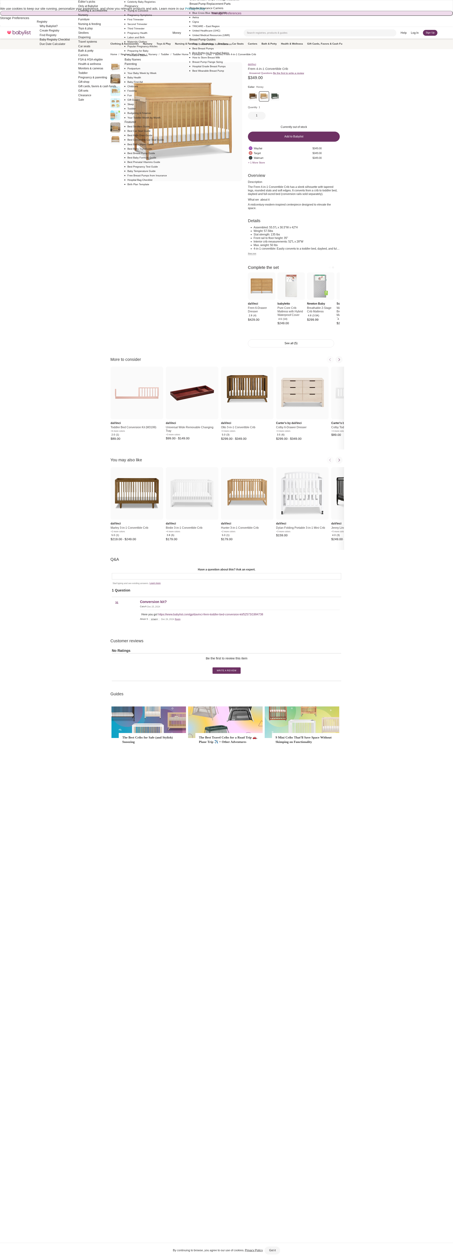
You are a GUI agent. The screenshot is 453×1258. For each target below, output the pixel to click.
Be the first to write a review (288, 73)
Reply (177, 619)
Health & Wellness (292, 43)
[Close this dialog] (0, 3)
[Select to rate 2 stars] (224, 664)
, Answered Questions (260, 73)
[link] (253, 96)
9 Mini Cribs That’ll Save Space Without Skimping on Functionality (304, 740)
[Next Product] (339, 359)
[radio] (115, 103)
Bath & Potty (269, 43)
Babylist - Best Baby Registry (19, 33)
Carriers (252, 43)
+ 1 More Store (256, 162)
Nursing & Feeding (186, 43)
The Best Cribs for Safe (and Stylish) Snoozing (147, 740)
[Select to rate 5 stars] (229, 664)
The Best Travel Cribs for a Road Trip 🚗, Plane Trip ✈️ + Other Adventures (228, 740)
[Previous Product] (330, 359)
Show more (252, 253)
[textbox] (226, 576)
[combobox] (320, 33)
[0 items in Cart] (444, 33)
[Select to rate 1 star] (223, 664)
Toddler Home (180, 54)
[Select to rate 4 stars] (227, 664)
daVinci (252, 64)
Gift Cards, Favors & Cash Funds (327, 43)
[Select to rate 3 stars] (226, 664)
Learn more (155, 583)
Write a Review (226, 670)
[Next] (333, 267)
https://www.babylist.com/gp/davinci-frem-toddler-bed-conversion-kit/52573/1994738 (210, 614)
